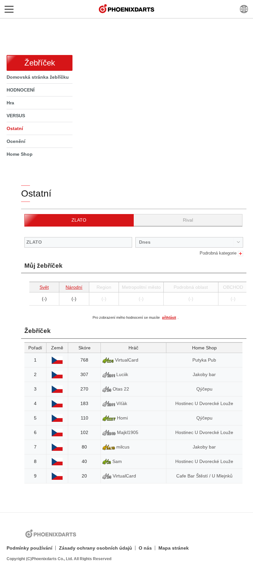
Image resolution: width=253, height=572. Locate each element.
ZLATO (78, 220)
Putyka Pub (204, 360)
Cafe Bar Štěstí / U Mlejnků (204, 475)
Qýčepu (204, 389)
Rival (188, 220)
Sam (116, 461)
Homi (122, 418)
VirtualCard (126, 360)
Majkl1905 (127, 432)
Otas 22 (120, 389)
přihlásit (169, 317)
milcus (122, 446)
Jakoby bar (204, 374)
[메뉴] (9, 9)
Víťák (121, 403)
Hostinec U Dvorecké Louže (204, 403)
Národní (74, 287)
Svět (44, 287)
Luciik (121, 374)
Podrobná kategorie (219, 253)
